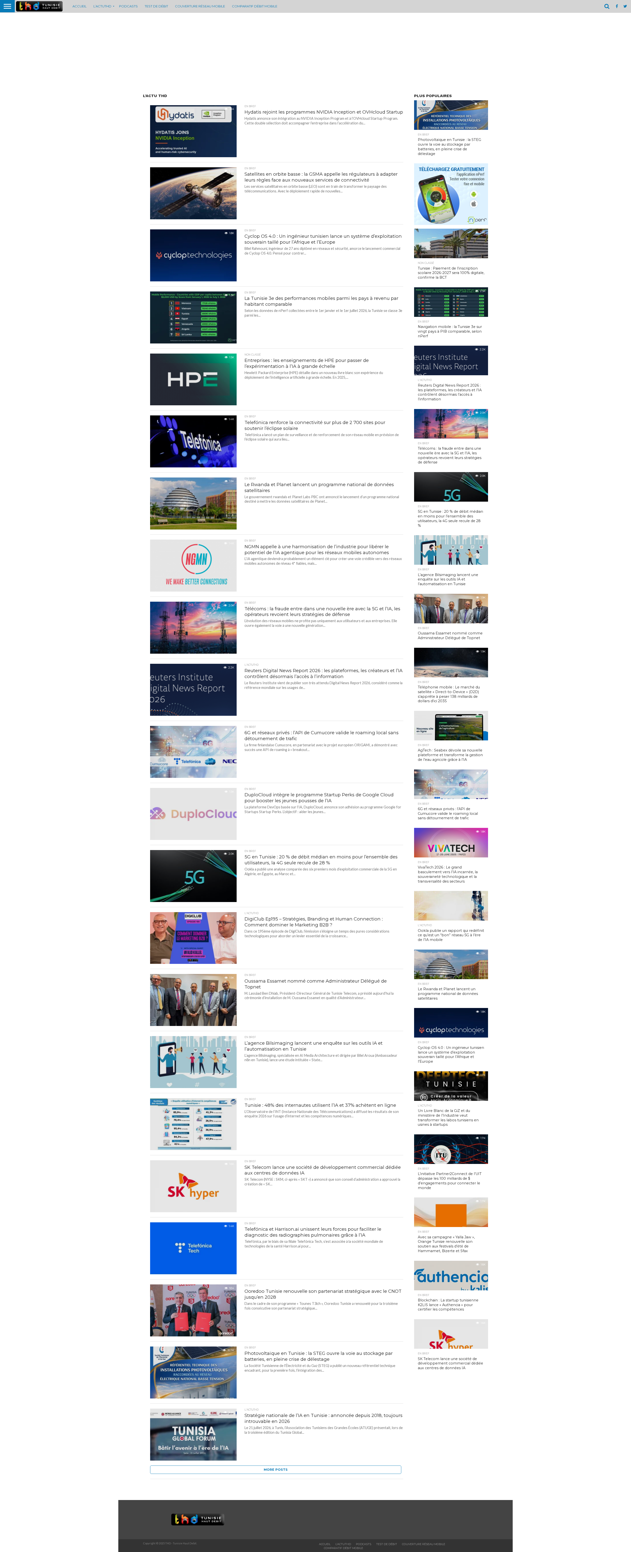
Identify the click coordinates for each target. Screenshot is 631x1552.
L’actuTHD (102, 6)
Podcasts (128, 6)
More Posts (276, 1469)
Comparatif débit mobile (254, 6)
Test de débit (156, 6)
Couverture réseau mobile (200, 6)
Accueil (79, 6)
